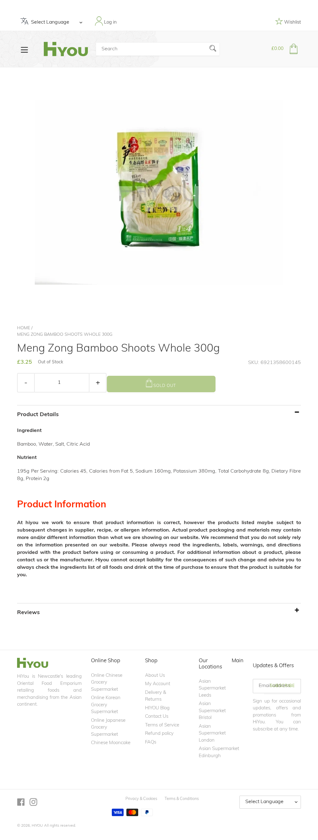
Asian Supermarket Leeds (212, 688)
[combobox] (158, 49)
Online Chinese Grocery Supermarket (106, 682)
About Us (155, 675)
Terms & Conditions (182, 799)
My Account (157, 684)
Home (23, 328)
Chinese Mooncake (110, 743)
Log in (110, 22)
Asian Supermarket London (212, 733)
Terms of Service (162, 725)
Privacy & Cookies (141, 799)
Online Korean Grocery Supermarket (105, 705)
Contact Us (156, 716)
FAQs (150, 742)
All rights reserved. (60, 826)
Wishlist (292, 22)
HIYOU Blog (157, 708)
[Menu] (24, 49)
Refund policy (159, 733)
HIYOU (37, 826)
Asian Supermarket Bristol (212, 711)
